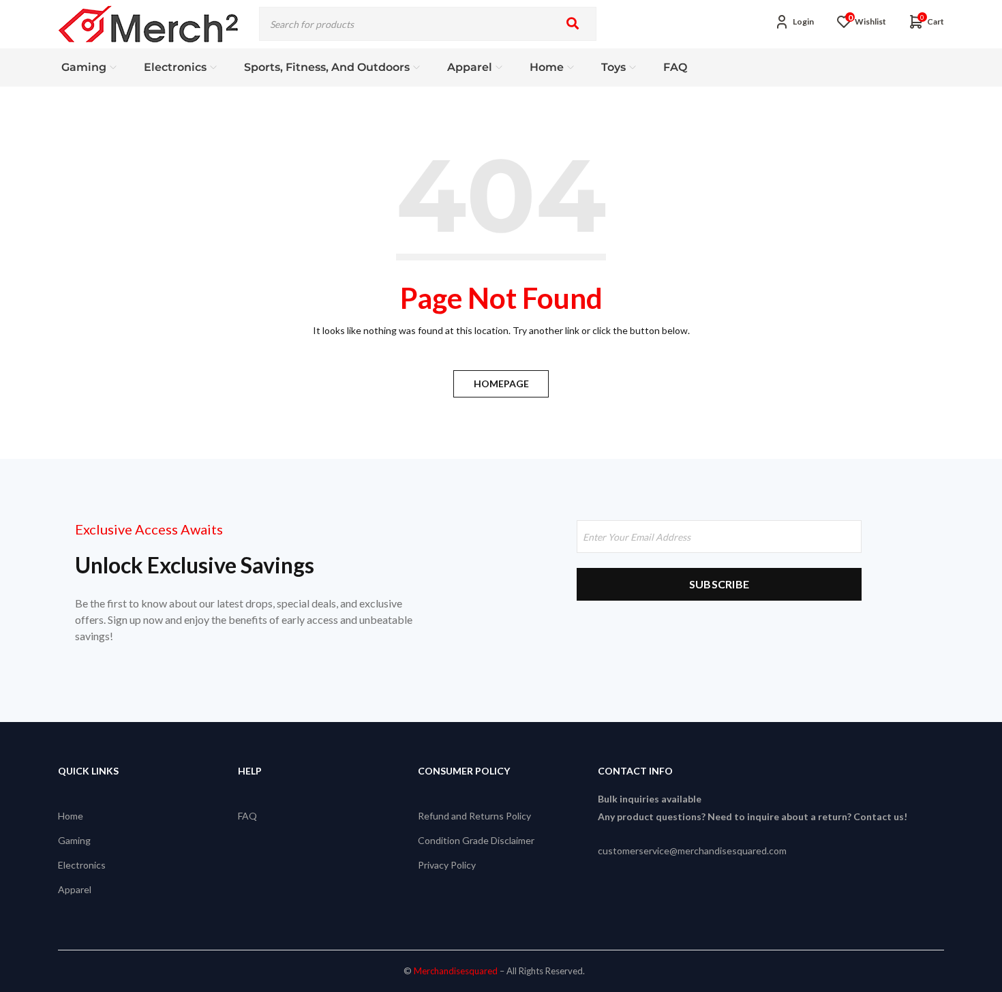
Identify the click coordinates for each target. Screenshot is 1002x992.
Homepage (501, 383)
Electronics (82, 865)
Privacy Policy (447, 865)
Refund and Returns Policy (474, 816)
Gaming (74, 840)
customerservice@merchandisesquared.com (692, 850)
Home (70, 816)
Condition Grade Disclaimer (476, 840)
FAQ (247, 816)
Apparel (74, 889)
